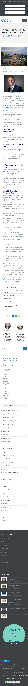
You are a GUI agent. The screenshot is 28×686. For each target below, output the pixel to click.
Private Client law (7, 496)
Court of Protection (8, 448)
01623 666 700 (10, 1)
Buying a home (7, 434)
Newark (5, 486)
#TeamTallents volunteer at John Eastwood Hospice (16, 593)
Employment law (7, 455)
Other (4, 493)
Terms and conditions (12, 664)
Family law (5, 459)
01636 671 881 (9, 3)
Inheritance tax (7, 462)
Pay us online (15, 5)
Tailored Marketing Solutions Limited (14, 678)
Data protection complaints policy (8, 668)
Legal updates (18, 35)
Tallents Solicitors (9, 35)
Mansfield (5, 479)
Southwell (5, 503)
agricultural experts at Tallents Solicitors (13, 287)
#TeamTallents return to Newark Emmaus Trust (16, 585)
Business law (6, 431)
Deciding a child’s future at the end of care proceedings (17, 578)
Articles (5, 428)
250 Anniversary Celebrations (10, 410)
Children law (6, 438)
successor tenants (8, 298)
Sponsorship (6, 507)
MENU (24, 20)
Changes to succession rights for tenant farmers (13, 291)
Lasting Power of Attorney (9, 472)
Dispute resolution (8, 452)
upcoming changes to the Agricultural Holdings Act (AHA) (12, 305)
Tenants (5, 510)
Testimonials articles (8, 514)
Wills (4, 521)
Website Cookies (21, 668)
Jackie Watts (6, 465)
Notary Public (6, 490)
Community (6, 445)
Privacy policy (4, 666)
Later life (5, 476)
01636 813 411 (22, 1)
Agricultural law (8, 71)
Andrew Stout (6, 424)
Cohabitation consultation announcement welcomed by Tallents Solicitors (15, 601)
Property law (6, 500)
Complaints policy (13, 666)
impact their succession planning (11, 295)
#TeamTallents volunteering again (16, 608)
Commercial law (7, 441)
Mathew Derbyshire (8, 483)
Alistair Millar (19, 71)
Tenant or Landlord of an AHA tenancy (12, 301)
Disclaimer (3, 664)
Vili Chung (5, 517)
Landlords (5, 469)
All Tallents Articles (8, 421)
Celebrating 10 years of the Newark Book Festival (17, 615)
